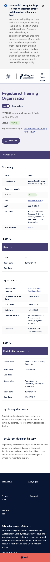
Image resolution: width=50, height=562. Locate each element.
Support (34, 496)
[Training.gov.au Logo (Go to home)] (25, 76)
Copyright (33, 481)
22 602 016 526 (36, 201)
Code (8, 247)
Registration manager (12, 128)
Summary (10, 154)
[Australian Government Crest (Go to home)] (9, 76)
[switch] (6, 106)
